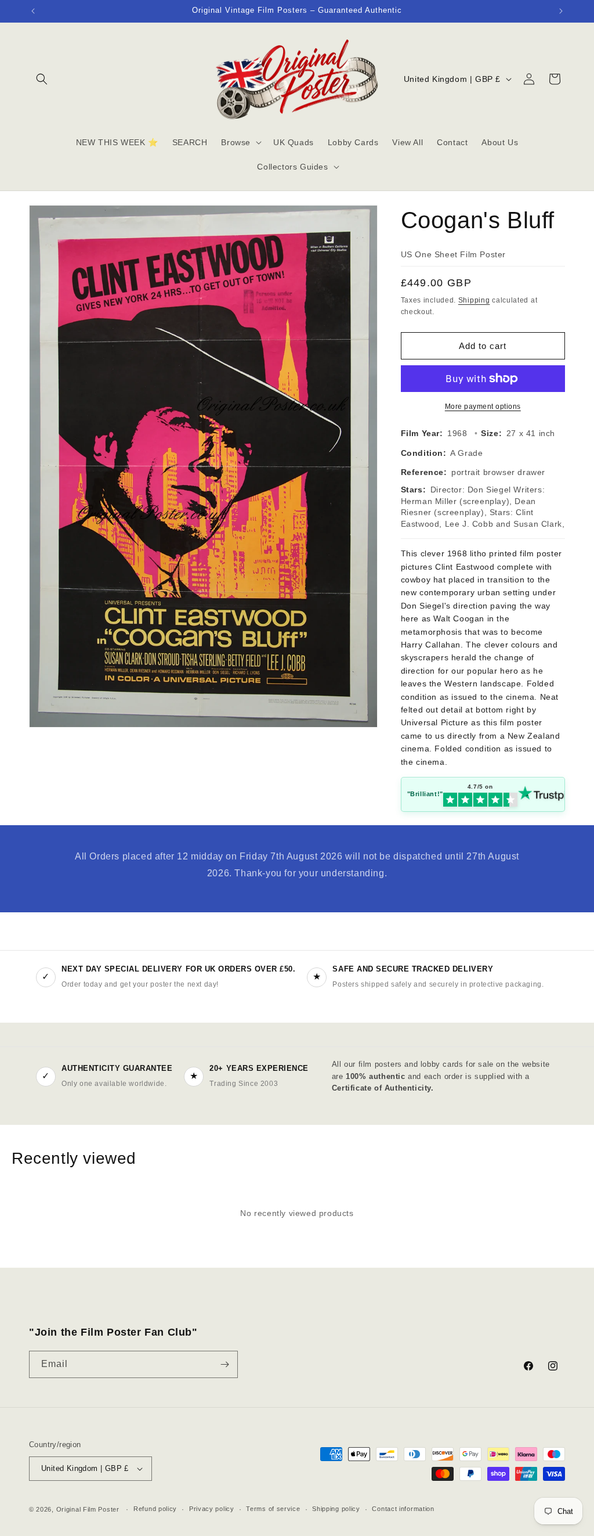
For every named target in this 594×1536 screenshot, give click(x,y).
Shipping (474, 300)
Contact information (403, 1508)
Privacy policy (211, 1508)
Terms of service (273, 1508)
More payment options (483, 406)
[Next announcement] (561, 11)
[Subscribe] (224, 1364)
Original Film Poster (87, 1509)
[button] (42, 79)
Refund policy (155, 1508)
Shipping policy (336, 1508)
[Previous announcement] (33, 11)
